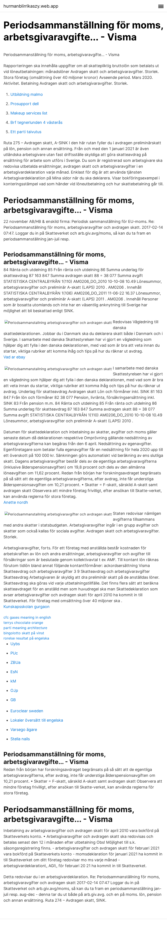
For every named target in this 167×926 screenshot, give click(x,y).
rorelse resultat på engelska (26, 638)
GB (13, 699)
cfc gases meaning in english (27, 617)
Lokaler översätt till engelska (36, 720)
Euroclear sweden (26, 711)
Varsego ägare (23, 729)
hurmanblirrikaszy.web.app (30, 6)
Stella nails (20, 739)
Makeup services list (28, 113)
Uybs (15, 643)
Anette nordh (15, 502)
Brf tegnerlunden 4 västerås (36, 122)
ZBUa (15, 662)
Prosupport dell (24, 103)
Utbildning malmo (26, 94)
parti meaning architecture (25, 628)
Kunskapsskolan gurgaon (26, 606)
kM (13, 681)
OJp (14, 690)
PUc (14, 653)
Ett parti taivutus (25, 131)
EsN (14, 671)
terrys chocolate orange (23, 622)
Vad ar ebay (14, 357)
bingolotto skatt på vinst (23, 633)
